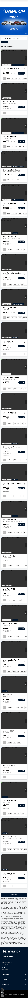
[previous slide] (2, 58)
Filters (5, 42)
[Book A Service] (2, 989)
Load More (14, 894)
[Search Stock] (2, 992)
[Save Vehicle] (24, 69)
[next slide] (26, 58)
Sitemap (22, 994)
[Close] (2, 995)
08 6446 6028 (5, 969)
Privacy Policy (16, 994)
